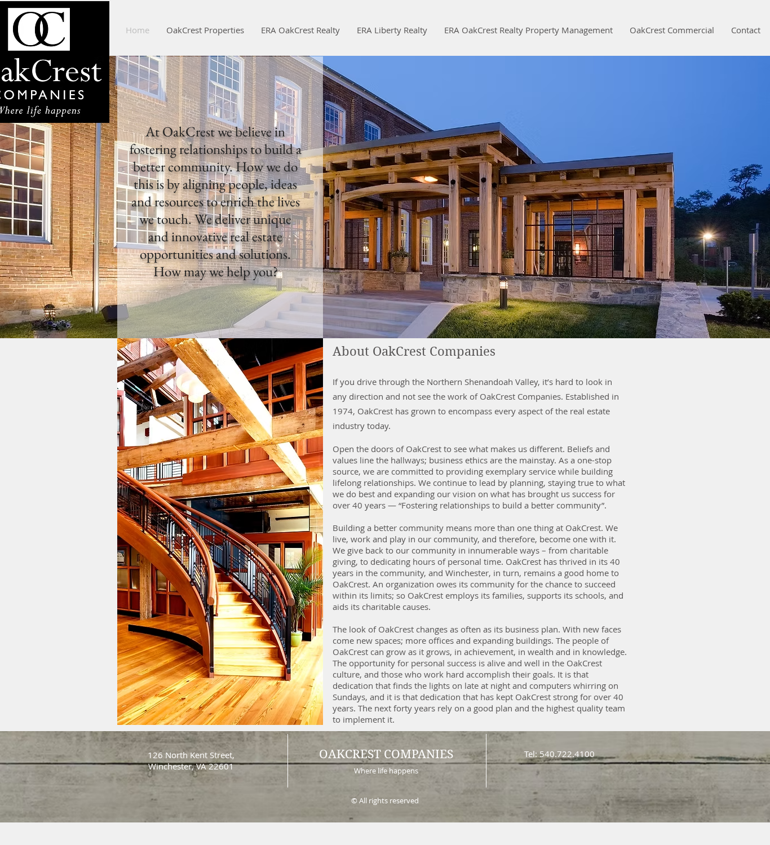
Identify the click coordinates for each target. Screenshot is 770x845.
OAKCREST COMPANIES (386, 754)
